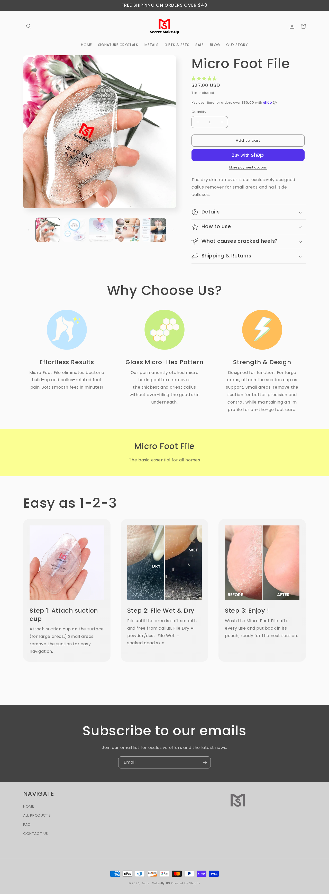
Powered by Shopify (185, 883)
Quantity (198, 111)
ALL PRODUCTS (37, 815)
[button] (28, 26)
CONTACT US (35, 833)
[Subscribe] (205, 762)
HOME (28, 806)
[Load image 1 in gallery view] (48, 230)
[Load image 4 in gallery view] (127, 230)
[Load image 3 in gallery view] (101, 230)
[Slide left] (28, 230)
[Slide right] (173, 230)
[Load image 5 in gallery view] (154, 230)
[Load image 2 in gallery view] (74, 230)
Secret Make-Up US (155, 883)
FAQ (27, 824)
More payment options (248, 167)
